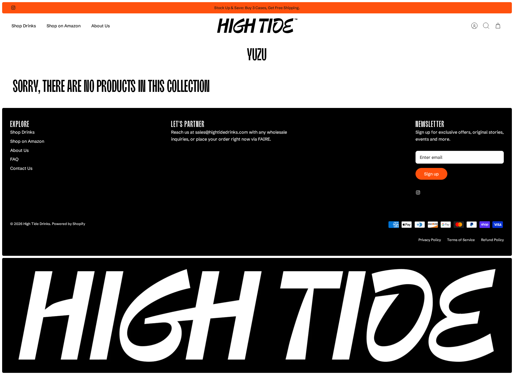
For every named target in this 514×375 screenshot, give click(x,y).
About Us (100, 25)
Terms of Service (461, 240)
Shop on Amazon (64, 25)
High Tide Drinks (36, 224)
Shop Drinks (24, 25)
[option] (257, 315)
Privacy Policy (429, 240)
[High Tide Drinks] (257, 25)
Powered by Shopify (68, 224)
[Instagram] (13, 8)
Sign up (431, 174)
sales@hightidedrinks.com (222, 132)
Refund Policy (492, 240)
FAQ (14, 159)
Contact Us (21, 168)
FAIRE (264, 139)
